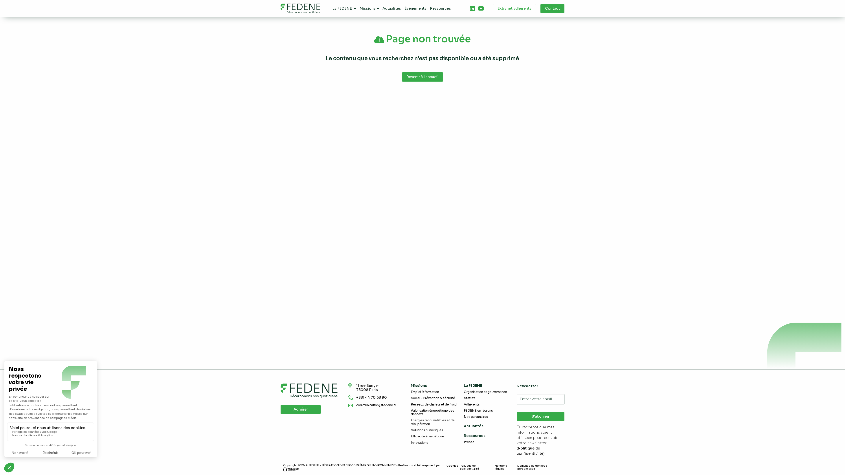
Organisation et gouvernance (485, 392)
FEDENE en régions (478, 411)
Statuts (469, 398)
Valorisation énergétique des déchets (432, 412)
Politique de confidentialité (469, 467)
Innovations (419, 443)
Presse (469, 442)
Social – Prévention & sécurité (433, 398)
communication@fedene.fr (376, 405)
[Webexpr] (291, 469)
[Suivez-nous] (472, 8)
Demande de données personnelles (532, 467)
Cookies (452, 465)
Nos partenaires (476, 417)
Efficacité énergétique (427, 436)
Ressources (474, 435)
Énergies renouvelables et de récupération (433, 422)
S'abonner (540, 416)
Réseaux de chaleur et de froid (434, 404)
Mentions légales (501, 467)
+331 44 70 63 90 (371, 397)
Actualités (473, 426)
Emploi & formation (425, 392)
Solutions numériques (427, 430)
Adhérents (472, 404)
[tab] (472, 8)
